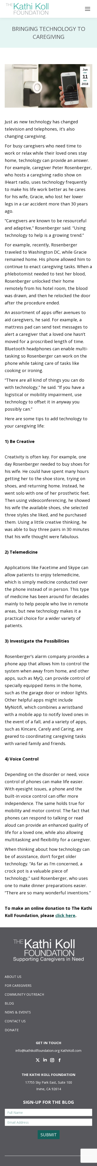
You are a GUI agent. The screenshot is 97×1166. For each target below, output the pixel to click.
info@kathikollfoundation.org (38, 1050)
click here (65, 915)
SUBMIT (48, 1134)
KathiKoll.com (71, 1050)
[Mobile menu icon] (87, 9)
